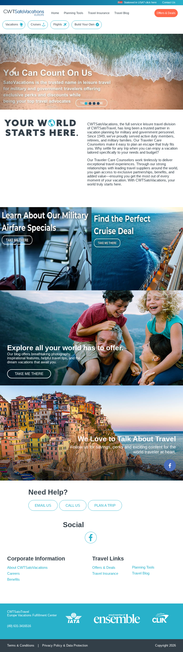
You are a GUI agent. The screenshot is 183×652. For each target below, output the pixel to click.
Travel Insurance (99, 13)
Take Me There (29, 374)
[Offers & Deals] (90, 103)
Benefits (13, 579)
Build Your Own (85, 24)
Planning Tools (73, 13)
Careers (13, 573)
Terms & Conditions (20, 645)
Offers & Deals (166, 13)
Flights (57, 24)
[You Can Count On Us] (86, 103)
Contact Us (168, 2)
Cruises (36, 24)
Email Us (43, 505)
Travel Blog (121, 13)
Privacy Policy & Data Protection (65, 645)
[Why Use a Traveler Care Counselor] (98, 103)
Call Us (73, 505)
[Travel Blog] (94, 103)
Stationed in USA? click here (140, 2)
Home (55, 13)
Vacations (11, 24)
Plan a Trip (105, 505)
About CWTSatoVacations (27, 567)
